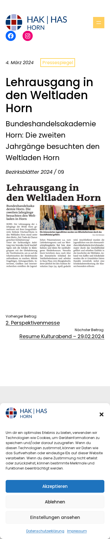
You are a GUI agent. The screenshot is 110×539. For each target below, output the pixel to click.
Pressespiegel (57, 62)
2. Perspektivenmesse (33, 322)
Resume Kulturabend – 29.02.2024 (61, 336)
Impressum (77, 531)
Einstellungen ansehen (55, 517)
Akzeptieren (55, 486)
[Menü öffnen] (98, 22)
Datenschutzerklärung (45, 531)
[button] (101, 414)
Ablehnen (55, 502)
